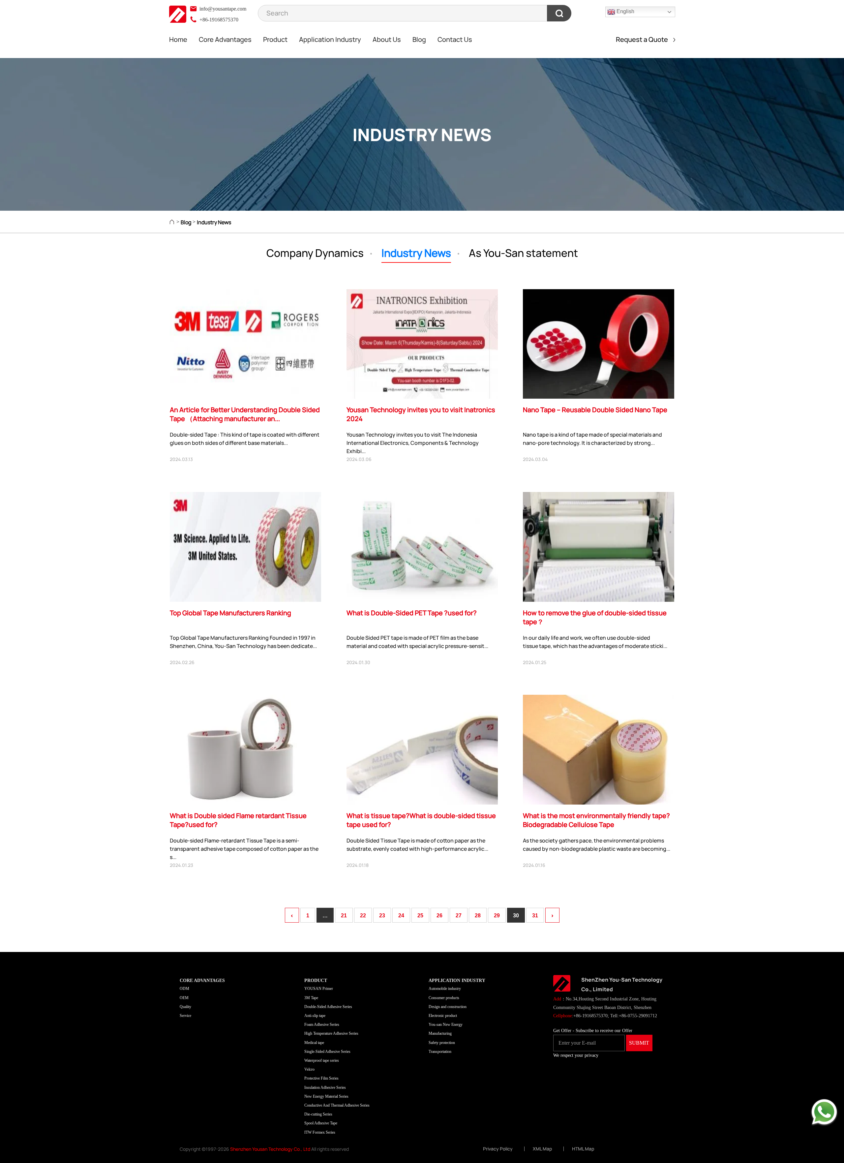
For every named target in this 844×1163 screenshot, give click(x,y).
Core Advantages (225, 39)
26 (439, 915)
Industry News (214, 222)
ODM (184, 988)
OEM (184, 997)
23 (382, 915)
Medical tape (314, 1042)
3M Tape (311, 997)
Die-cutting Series (318, 1114)
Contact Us (454, 39)
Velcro (309, 1069)
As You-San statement (523, 253)
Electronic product (443, 1015)
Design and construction (448, 1006)
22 (363, 915)
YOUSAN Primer (318, 988)
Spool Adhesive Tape (320, 1123)
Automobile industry (445, 988)
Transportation (440, 1051)
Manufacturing (440, 1033)
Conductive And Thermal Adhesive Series (337, 1105)
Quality (185, 1006)
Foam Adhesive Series (321, 1024)
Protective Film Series (321, 1078)
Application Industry (330, 39)
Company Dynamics (315, 253)
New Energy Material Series (326, 1096)
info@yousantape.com (222, 9)
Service (185, 1015)
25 (420, 915)
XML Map (542, 1149)
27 (459, 915)
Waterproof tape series (321, 1060)
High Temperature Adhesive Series (331, 1033)
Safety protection (442, 1042)
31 (535, 915)
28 (478, 915)
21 (344, 915)
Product (275, 39)
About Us (387, 39)
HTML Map (583, 1149)
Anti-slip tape (314, 1015)
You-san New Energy (446, 1024)
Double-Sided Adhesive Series (328, 1006)
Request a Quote (644, 39)
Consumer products (444, 997)
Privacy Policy (498, 1149)
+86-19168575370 (218, 19)
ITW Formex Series (319, 1132)
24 (401, 915)
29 (497, 915)
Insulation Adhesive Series (325, 1087)
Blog (419, 39)
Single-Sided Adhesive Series (327, 1051)
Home (178, 39)
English (624, 11)
